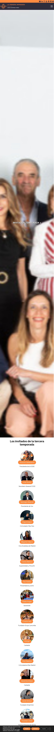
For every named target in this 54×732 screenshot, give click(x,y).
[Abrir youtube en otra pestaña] (46, 1)
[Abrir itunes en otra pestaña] (53, 1)
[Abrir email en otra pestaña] (40, 1)
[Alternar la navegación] (51, 6)
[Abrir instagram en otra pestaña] (44, 1)
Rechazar (35, 728)
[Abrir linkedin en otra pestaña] (42, 1)
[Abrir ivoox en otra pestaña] (51, 1)
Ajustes (44, 728)
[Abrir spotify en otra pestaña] (48, 1)
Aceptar (27, 728)
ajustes (18, 730)
